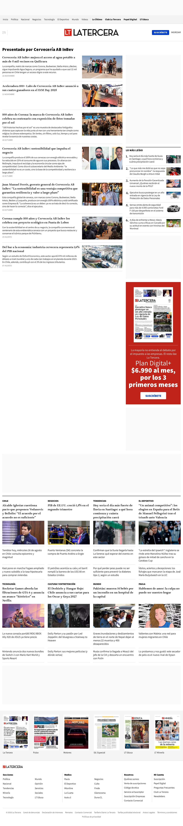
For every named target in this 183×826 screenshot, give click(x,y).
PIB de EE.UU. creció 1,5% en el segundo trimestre (68, 507)
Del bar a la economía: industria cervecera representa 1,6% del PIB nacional (40, 249)
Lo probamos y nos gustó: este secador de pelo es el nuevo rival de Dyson (159, 653)
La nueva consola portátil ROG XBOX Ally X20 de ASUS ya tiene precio (21, 635)
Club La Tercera (113, 19)
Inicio (5, 19)
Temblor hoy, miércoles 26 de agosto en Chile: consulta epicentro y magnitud (22, 554)
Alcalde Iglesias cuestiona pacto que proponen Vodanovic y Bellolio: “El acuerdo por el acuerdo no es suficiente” (22, 511)
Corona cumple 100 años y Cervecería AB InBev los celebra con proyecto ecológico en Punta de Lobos (36, 220)
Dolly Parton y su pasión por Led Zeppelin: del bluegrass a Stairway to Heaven (67, 637)
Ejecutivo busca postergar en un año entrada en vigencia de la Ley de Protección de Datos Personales (147, 195)
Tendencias (99, 500)
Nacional (25, 19)
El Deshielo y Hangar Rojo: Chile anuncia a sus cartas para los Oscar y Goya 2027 (68, 592)
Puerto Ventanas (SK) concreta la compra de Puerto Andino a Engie (66, 552)
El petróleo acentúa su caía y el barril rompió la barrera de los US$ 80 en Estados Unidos (67, 571)
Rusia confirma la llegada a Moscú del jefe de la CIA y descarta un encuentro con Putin (113, 655)
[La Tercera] (16, 749)
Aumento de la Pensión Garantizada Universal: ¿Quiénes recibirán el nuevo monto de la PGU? (147, 183)
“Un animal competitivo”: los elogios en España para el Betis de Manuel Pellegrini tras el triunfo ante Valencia (159, 511)
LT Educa (144, 19)
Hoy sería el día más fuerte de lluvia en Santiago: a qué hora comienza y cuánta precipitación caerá (146, 159)
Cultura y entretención (61, 584)
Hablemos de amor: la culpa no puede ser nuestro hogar (159, 590)
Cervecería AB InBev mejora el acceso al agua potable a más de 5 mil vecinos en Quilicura (38, 59)
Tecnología (49, 19)
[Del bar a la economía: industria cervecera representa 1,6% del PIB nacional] (102, 256)
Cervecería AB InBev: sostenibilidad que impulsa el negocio (36, 150)
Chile (5, 500)
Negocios (36, 19)
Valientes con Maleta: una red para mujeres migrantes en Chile (157, 635)
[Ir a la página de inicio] (91, 32)
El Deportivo (63, 19)
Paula (142, 584)
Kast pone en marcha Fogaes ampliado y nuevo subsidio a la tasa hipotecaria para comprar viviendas (23, 571)
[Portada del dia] (153, 340)
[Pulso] (46, 749)
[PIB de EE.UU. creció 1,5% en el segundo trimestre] (69, 532)
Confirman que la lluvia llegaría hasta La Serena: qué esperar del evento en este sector (113, 554)
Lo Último (97, 19)
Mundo (75, 19)
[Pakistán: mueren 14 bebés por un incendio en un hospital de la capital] (114, 616)
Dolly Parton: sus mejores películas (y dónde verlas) (67, 653)
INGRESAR (176, 32)
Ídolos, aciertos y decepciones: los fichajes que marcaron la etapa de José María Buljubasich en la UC (160, 571)
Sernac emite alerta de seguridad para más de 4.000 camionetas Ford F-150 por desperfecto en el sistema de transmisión (146, 209)
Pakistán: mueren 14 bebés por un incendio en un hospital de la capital (113, 592)
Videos (85, 19)
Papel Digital (130, 19)
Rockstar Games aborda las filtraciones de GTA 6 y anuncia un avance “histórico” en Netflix (23, 594)
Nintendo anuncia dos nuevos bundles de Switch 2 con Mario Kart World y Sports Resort (23, 655)
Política (14, 19)
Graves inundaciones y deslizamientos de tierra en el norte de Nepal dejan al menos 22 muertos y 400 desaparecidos (113, 638)
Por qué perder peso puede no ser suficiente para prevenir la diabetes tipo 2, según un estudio (112, 571)
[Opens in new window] (76, 749)
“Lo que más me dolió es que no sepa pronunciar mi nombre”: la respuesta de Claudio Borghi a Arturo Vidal (147, 171)
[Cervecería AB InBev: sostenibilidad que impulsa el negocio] (102, 158)
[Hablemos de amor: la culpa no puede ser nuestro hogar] (160, 616)
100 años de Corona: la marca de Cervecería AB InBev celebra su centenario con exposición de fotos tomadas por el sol (38, 118)
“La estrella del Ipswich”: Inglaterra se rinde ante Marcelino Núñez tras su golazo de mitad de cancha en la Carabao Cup (159, 555)
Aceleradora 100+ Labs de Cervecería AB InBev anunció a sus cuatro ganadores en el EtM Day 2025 (40, 88)
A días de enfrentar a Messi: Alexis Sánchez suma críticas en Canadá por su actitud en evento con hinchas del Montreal (147, 224)
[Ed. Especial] (107, 749)
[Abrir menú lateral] (5, 32)
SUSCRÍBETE (153, 396)
